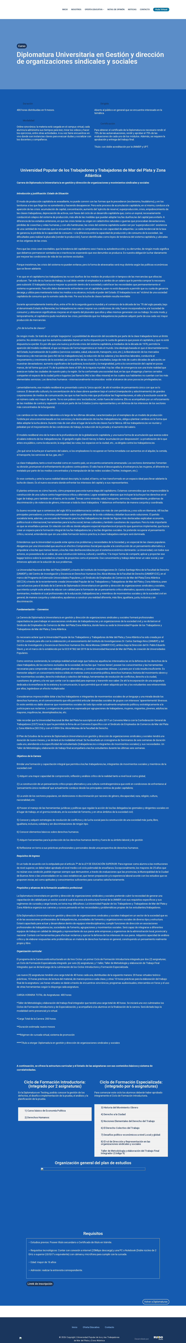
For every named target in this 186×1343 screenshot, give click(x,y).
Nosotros (76, 9)
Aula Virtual (161, 9)
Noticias (132, 9)
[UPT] (36, 9)
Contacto (145, 9)
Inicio (65, 9)
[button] (103, 9)
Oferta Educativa (91, 1327)
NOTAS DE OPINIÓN (115, 9)
